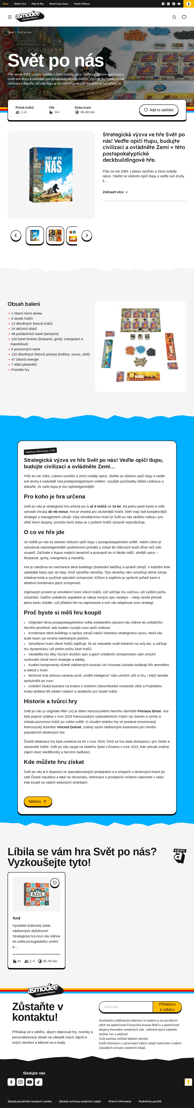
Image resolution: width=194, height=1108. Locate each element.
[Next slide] (86, 235)
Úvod (11, 32)
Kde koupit (32, 782)
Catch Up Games (132, 716)
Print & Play (38, 3)
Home (6, 3)
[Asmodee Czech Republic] (29, 17)
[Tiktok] (173, 4)
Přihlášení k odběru (167, 1007)
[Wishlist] (184, 17)
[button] (35, 235)
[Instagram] (168, 4)
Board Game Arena (58, 3)
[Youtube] (179, 4)
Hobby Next (20, 3)
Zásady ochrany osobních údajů (80, 1101)
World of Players (82, 3)
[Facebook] (163, 4)
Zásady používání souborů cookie (30, 1101)
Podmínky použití (150, 1101)
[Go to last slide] (16, 235)
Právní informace (120, 1101)
